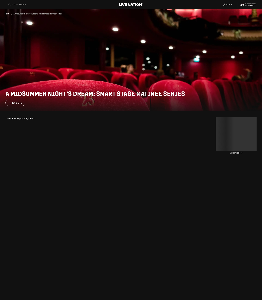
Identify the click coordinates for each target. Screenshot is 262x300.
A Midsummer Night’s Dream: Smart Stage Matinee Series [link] (38, 13)
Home (7, 13)
